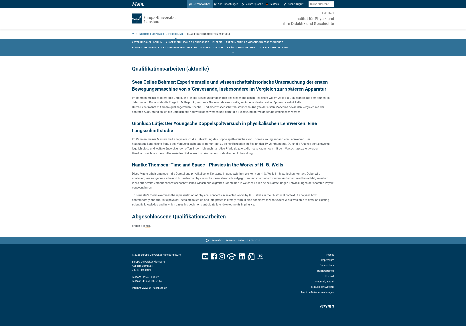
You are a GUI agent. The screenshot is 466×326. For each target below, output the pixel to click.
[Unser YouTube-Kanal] (205, 256)
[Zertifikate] (251, 256)
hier (147, 226)
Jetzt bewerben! (202, 4)
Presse (330, 254)
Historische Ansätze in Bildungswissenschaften (164, 47)
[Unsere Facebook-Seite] (214, 256)
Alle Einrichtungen (228, 4)
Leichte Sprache (254, 4)
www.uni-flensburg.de (154, 287)
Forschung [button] (175, 34)
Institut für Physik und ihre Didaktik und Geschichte (308, 21)
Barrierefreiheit (325, 270)
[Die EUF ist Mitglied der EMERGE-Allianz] (260, 256)
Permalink (217, 240)
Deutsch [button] (274, 4)
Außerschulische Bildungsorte (187, 42)
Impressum (327, 260)
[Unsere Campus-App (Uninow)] (231, 256)
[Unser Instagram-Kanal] (222, 256)
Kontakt (329, 276)
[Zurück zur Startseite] (154, 18)
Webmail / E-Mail (324, 281)
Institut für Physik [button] (151, 34)
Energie (217, 42)
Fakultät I (328, 13)
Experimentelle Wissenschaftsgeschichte (254, 42)
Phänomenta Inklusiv (241, 47)
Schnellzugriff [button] (295, 4)
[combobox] (321, 4)
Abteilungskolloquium (147, 42)
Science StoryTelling (273, 47)
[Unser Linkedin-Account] (241, 256)
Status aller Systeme (322, 286)
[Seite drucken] (207, 240)
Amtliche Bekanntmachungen (317, 292)
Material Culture (212, 47)
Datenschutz (327, 265)
